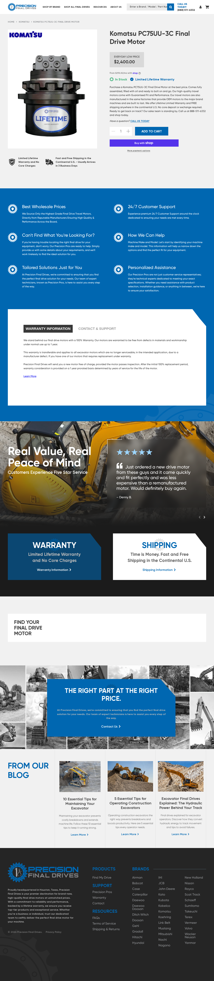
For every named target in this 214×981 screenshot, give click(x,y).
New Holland (194, 877)
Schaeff (190, 900)
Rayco (189, 889)
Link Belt (164, 923)
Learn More (29, 376)
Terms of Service (104, 923)
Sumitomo (192, 906)
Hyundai (138, 943)
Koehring (164, 917)
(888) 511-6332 (186, 7)
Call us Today (139, 121)
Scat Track (192, 894)
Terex (188, 917)
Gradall (137, 931)
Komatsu (24, 22)
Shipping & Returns (106, 929)
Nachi (162, 939)
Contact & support (97, 329)
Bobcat (137, 883)
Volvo (188, 928)
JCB (161, 883)
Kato (161, 894)
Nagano (164, 945)
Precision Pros (102, 892)
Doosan (137, 920)
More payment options (138, 150)
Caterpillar (140, 894)
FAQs (96, 918)
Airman (137, 877)
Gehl (135, 926)
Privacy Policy (53, 931)
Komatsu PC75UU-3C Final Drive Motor (56, 22)
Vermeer (191, 923)
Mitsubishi (165, 934)
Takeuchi (191, 911)
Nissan (189, 883)
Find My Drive (101, 877)
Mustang (164, 928)
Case (136, 889)
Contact (98, 903)
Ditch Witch (140, 914)
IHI (160, 877)
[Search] (170, 7)
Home (11, 22)
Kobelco (164, 906)
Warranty (99, 897)
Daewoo (138, 900)
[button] (51, 7)
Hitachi (137, 937)
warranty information (48, 329)
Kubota (163, 900)
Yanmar (190, 943)
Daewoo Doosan (138, 907)
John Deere (166, 889)
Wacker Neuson (190, 935)
